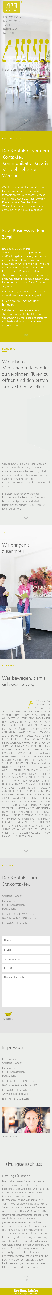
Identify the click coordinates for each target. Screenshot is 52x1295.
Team (6, 25)
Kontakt (8, 33)
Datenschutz (31, 1293)
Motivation (10, 21)
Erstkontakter (13, 17)
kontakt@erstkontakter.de (17, 923)
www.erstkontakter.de (15, 1093)
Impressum (20, 1293)
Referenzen (10, 29)
